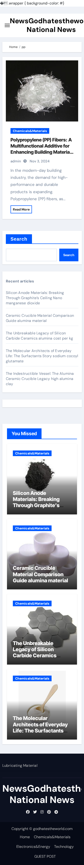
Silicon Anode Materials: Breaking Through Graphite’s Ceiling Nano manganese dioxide (35, 297)
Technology (64, 846)
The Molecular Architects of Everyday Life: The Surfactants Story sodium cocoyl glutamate (42, 356)
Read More (21, 209)
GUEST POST (45, 856)
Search (19, 239)
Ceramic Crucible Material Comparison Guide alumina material (40, 318)
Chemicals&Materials (30, 131)
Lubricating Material (20, 765)
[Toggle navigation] (7, 25)
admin (15, 161)
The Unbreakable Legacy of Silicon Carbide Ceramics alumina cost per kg (39, 336)
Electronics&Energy (33, 846)
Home (25, 836)
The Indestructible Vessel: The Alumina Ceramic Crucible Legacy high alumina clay (40, 378)
